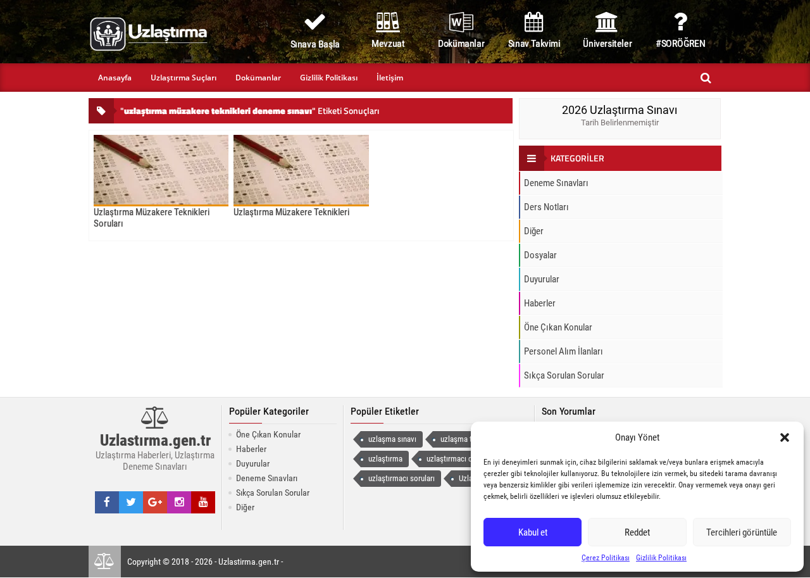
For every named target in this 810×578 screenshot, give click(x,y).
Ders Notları (546, 207)
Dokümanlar (258, 77)
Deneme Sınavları (556, 183)
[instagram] (179, 502)
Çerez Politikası (606, 557)
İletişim (390, 77)
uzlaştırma (385, 458)
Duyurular (541, 279)
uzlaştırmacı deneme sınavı (470, 458)
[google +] (155, 502)
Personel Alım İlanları (563, 351)
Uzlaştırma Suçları (183, 77)
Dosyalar (540, 255)
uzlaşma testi (462, 439)
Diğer (534, 231)
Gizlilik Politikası (661, 557)
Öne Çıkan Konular (558, 327)
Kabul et (532, 532)
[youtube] (203, 502)
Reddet (637, 532)
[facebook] (107, 502)
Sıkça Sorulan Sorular (564, 375)
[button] (784, 437)
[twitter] (131, 502)
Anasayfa (115, 77)
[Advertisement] (53, 383)
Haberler (540, 303)
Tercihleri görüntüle (741, 532)
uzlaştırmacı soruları (401, 478)
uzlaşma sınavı (392, 439)
